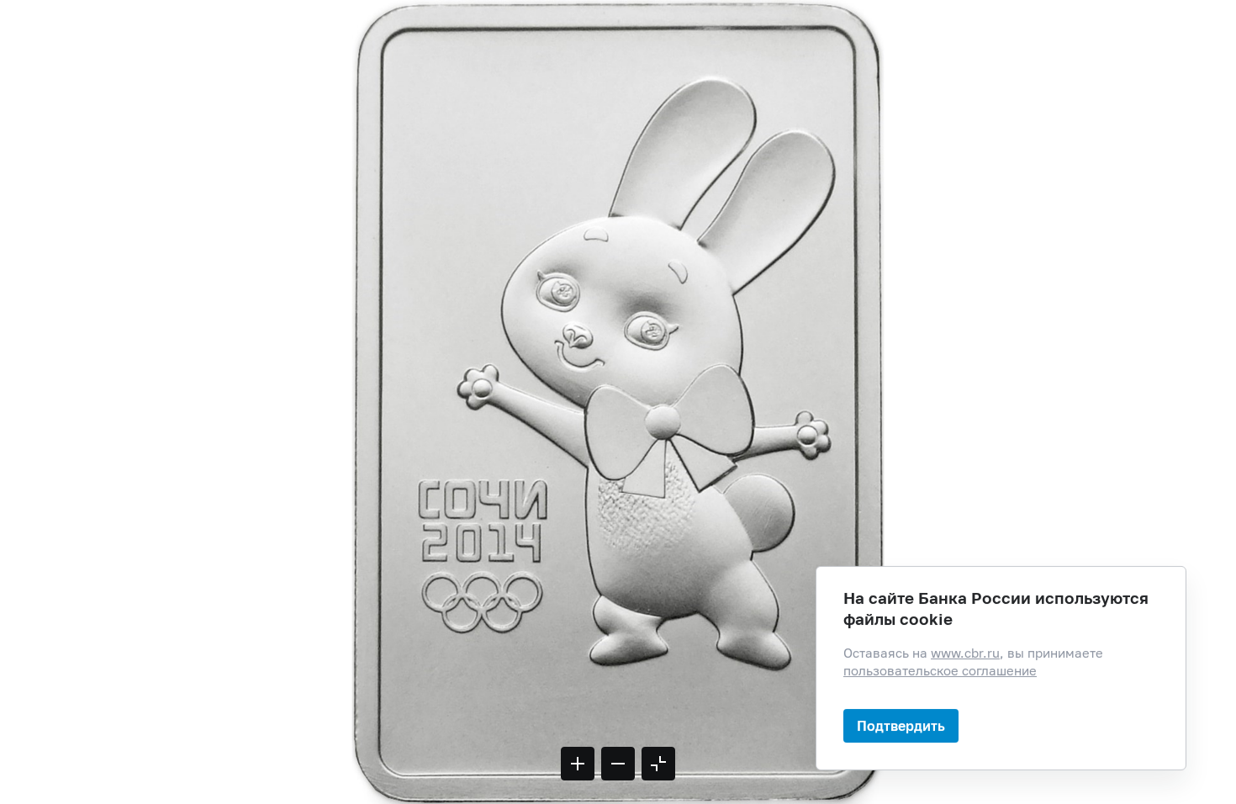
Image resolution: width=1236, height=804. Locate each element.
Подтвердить (901, 725)
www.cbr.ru (965, 653)
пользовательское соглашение (940, 671)
